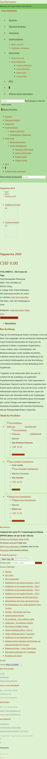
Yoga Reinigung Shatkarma (22, 443)
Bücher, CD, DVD (17, 131)
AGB (2, 674)
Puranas (8, 572)
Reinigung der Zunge (13, 656)
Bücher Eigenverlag (18, 142)
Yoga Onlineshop (9, 10)
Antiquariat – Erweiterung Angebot (19, 623)
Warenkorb (4, 550)
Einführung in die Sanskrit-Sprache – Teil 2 (22, 590)
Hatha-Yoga (15, 438)
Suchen (38, 563)
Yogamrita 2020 (10, 196)
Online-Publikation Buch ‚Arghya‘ (19, 630)
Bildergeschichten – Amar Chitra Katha (20, 648)
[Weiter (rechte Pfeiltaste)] (3, 757)
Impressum (4, 677)
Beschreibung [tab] (10, 323)
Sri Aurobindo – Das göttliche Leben (19, 619)
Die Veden (9, 575)
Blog (7, 164)
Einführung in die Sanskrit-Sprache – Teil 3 (22, 586)
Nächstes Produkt (12, 222)
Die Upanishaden (12, 579)
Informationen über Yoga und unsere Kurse (22, 601)
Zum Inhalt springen (8, 2)
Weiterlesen (16, 489)
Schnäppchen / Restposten (10, 727)
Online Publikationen (18, 146)
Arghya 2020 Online (23, 153)
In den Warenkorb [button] (18, 454)
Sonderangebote (11, 128)
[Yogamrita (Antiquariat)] (11, 219)
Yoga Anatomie (24, 473)
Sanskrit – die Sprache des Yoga (17, 612)
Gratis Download (9, 318)
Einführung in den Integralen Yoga (18, 637)
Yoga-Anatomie (17, 478)
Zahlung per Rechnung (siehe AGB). (14, 539)
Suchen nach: (5, 563)
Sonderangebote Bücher (14, 615)
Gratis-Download (17, 310)
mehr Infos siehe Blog (20, 297)
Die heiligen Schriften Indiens (17, 626)
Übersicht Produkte (12, 120)
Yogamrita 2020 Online (24, 149)
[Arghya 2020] (11, 236)
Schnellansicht (30, 427)
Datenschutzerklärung (8, 681)
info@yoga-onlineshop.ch (10, 546)
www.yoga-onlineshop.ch (10, 714)
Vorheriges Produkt (12, 205)
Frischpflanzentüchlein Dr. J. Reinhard (20, 652)
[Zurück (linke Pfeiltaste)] (1, 757)
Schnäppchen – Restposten (20, 135)
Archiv (3, 665)
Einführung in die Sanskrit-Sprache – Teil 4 (22, 583)
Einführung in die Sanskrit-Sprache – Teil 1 (22, 594)
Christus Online (21, 160)
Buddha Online (21, 157)
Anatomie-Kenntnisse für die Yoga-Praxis (21, 597)
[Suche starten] (1, 181)
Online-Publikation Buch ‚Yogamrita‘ (20, 634)
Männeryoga (16, 509)
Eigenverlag (9, 138)
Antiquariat (9, 124)
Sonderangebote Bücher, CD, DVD (14, 731)
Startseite (8, 117)
